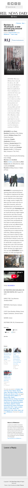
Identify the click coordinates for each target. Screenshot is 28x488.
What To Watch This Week (16, 392)
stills (12, 410)
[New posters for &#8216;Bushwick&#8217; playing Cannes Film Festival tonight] (8, 350)
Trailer (5, 392)
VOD (8, 392)
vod (22, 410)
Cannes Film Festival (18, 400)
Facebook (9, 3)
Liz (8, 408)
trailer (19, 410)
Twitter (12, 3)
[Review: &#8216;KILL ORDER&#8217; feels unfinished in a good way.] (8, 373)
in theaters (17, 389)
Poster (10, 390)
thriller (15, 410)
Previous (18, 23)
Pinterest (15, 3)
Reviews (19, 390)
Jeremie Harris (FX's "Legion (11, 407)
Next (24, 23)
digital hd (13, 403)
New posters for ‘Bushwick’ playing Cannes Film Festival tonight (8, 356)
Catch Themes (20, 485)
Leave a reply (14, 34)
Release (14, 390)
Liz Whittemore (9, 411)
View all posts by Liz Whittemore (14, 438)
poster (10, 408)
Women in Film (14, 394)
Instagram (19, 3)
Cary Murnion (7, 402)
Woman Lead (7, 394)
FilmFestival (20, 405)
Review (14, 408)
